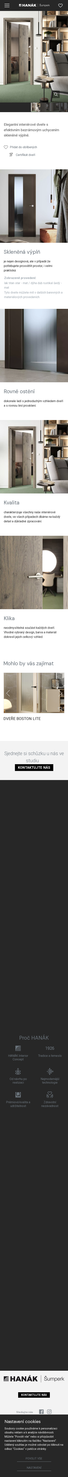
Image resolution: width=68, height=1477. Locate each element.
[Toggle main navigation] (7, 5)
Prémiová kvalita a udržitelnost (18, 1104)
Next (60, 693)
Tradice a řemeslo (50, 1056)
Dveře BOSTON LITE (22, 718)
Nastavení (34, 1467)
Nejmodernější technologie (50, 1080)
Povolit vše (34, 1458)
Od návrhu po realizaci (18, 1080)
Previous (7, 693)
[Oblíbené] (60, 5)
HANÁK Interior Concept (18, 1057)
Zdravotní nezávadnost (49, 1104)
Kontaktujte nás (34, 767)
